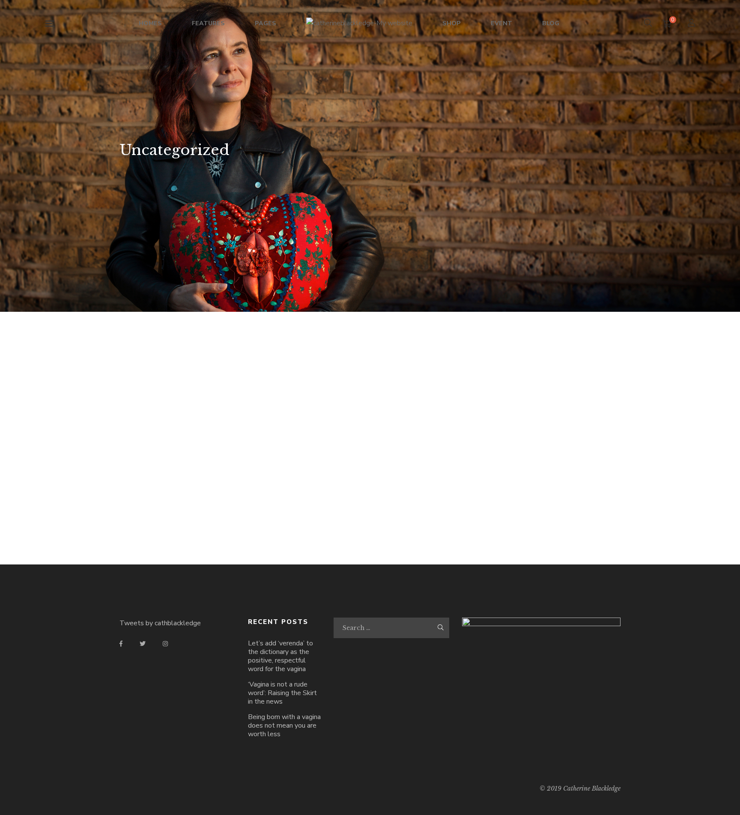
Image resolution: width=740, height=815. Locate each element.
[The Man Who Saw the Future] (306, 414)
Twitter (143, 644)
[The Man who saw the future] (434, 414)
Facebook (120, 644)
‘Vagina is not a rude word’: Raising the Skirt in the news (282, 693)
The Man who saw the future (434, 506)
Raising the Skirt (177, 506)
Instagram (165, 644)
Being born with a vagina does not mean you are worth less (284, 725)
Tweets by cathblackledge (160, 623)
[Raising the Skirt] (177, 414)
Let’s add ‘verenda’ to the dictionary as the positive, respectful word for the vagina (280, 656)
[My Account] (692, 24)
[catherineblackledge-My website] (359, 23)
